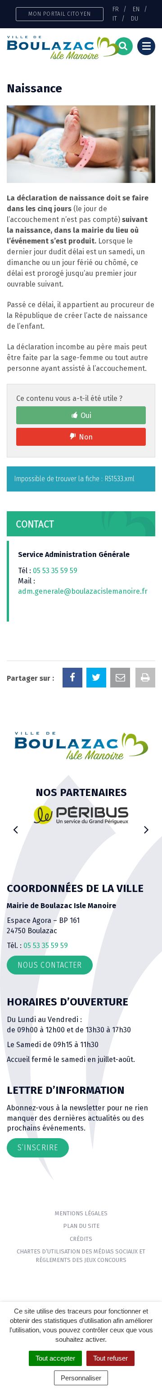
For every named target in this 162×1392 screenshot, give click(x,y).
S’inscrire (38, 1148)
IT (114, 18)
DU (134, 18)
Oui (86, 415)
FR (115, 9)
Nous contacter (50, 965)
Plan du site (81, 1225)
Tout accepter (55, 1358)
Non (86, 437)
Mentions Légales (81, 1213)
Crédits (81, 1238)
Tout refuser (110, 1358)
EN (136, 9)
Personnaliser (81, 1378)
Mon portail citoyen (59, 13)
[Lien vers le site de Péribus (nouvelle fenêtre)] (81, 814)
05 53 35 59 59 (55, 570)
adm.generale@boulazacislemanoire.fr (83, 591)
